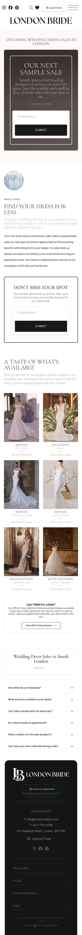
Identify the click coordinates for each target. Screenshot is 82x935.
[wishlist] (37, 7)
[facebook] (10, 7)
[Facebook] (40, 849)
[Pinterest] (17, 7)
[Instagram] (4, 7)
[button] (73, 7)
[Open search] (31, 8)
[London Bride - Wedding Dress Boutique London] (41, 20)
